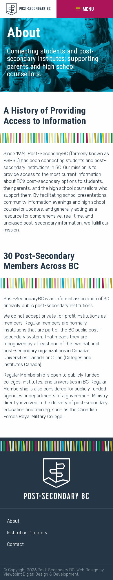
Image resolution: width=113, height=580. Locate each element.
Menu (87, 9)
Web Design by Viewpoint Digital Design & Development (53, 572)
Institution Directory (27, 532)
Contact (15, 544)
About (13, 521)
